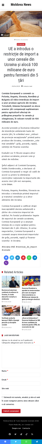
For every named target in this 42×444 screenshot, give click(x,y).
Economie (24, 40)
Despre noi (16, 428)
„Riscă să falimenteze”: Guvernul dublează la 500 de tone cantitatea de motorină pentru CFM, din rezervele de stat (31, 322)
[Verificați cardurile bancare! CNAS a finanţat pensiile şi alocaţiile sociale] (11, 310)
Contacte (26, 428)
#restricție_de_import (26, 246)
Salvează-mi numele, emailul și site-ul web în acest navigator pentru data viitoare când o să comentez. (21, 400)
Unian (9, 184)
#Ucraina (6, 246)
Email (5, 380)
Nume (5, 371)
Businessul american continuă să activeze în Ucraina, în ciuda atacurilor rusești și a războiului (10, 294)
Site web (5, 388)
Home (18, 40)
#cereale (6, 250)
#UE (13, 246)
